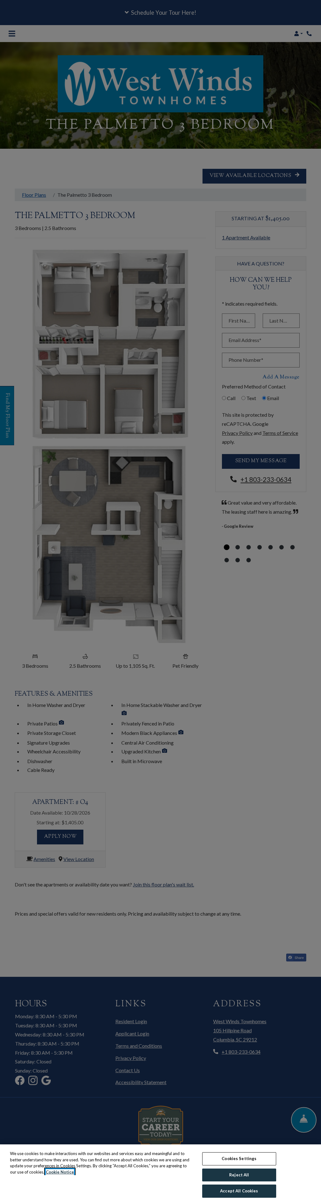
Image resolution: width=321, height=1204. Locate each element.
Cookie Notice (60, 1172)
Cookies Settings (239, 1158)
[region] (160, 1174)
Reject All (239, 1174)
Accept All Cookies (239, 1190)
